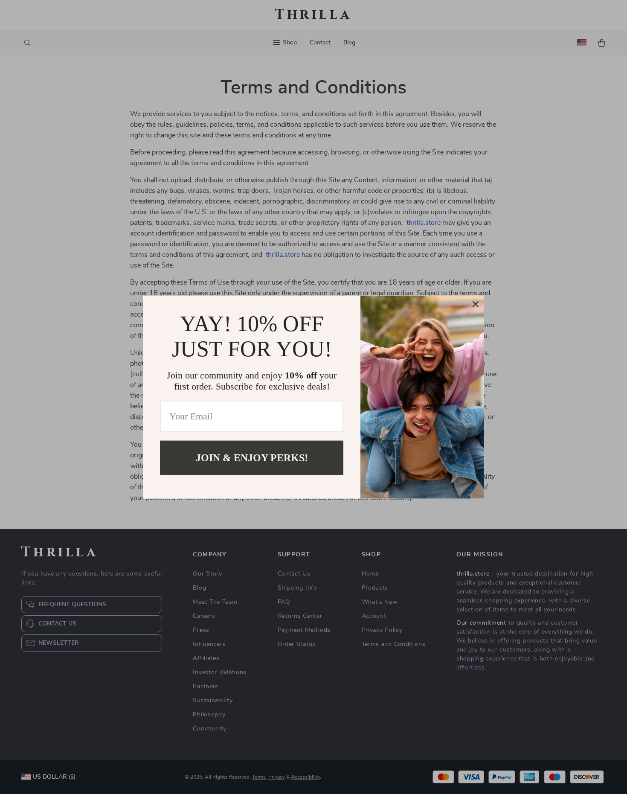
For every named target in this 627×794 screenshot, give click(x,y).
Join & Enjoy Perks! (252, 457)
